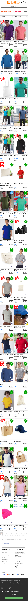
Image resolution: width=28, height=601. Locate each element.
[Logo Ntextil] (13, 2)
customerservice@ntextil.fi (20, 553)
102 (23, 535)
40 (5, 535)
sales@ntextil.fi (18, 556)
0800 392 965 (18, 560)
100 (20, 535)
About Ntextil (4, 552)
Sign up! (5, 546)
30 (2, 535)
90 (17, 535)
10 (23, 533)
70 (12, 535)
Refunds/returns (5, 559)
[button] (21, 2)
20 (26, 533)
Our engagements (5, 563)
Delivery (3, 557)
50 (7, 535)
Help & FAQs (4, 561)
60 (10, 535)
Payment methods (5, 555)
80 (15, 535)
